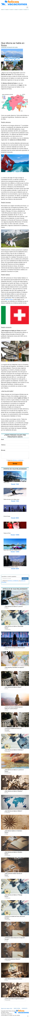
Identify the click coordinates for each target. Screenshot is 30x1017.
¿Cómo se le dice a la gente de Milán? (14, 998)
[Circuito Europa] (15, 508)
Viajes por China (7, 533)
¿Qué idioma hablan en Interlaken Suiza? (13, 831)
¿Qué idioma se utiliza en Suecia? (13, 979)
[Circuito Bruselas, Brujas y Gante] (15, 563)
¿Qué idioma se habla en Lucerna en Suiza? (14, 770)
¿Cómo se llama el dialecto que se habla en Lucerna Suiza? (13, 707)
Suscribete (25, 578)
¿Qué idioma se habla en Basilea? (13, 791)
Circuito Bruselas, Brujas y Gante (11, 566)
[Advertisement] (15, 26)
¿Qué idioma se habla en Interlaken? (14, 750)
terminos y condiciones (13, 580)
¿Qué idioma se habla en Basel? (13, 687)
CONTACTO (24, 1008)
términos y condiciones (18, 460)
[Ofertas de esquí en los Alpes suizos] (15, 492)
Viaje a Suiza (6, 482)
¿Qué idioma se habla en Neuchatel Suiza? (14, 627)
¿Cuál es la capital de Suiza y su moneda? (13, 729)
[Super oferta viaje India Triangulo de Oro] (15, 546)
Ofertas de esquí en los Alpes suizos (11, 499)
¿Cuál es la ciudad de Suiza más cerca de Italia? (15, 917)
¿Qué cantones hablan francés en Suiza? (13, 874)
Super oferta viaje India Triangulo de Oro (12, 550)
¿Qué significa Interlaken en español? (14, 667)
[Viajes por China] (15, 525)
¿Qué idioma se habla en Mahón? (13, 811)
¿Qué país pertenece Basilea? (12, 959)
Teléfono (3, 444)
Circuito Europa (7, 516)
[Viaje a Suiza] (15, 477)
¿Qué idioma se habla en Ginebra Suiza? (13, 853)
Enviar (15, 463)
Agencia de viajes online (6, 1008)
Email (2, 439)
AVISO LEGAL (17, 1008)
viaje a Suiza (9, 299)
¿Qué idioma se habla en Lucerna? (14, 606)
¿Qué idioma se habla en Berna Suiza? (15, 647)
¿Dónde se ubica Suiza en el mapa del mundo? (15, 938)
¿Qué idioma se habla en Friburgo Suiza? (13, 895)
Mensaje (3, 450)
